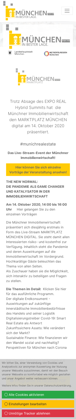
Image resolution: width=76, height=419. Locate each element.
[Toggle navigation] (67, 11)
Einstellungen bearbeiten (27, 404)
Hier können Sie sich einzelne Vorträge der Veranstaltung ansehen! (38, 169)
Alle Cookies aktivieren (26, 395)
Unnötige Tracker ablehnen (29, 413)
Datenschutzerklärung (57, 385)
